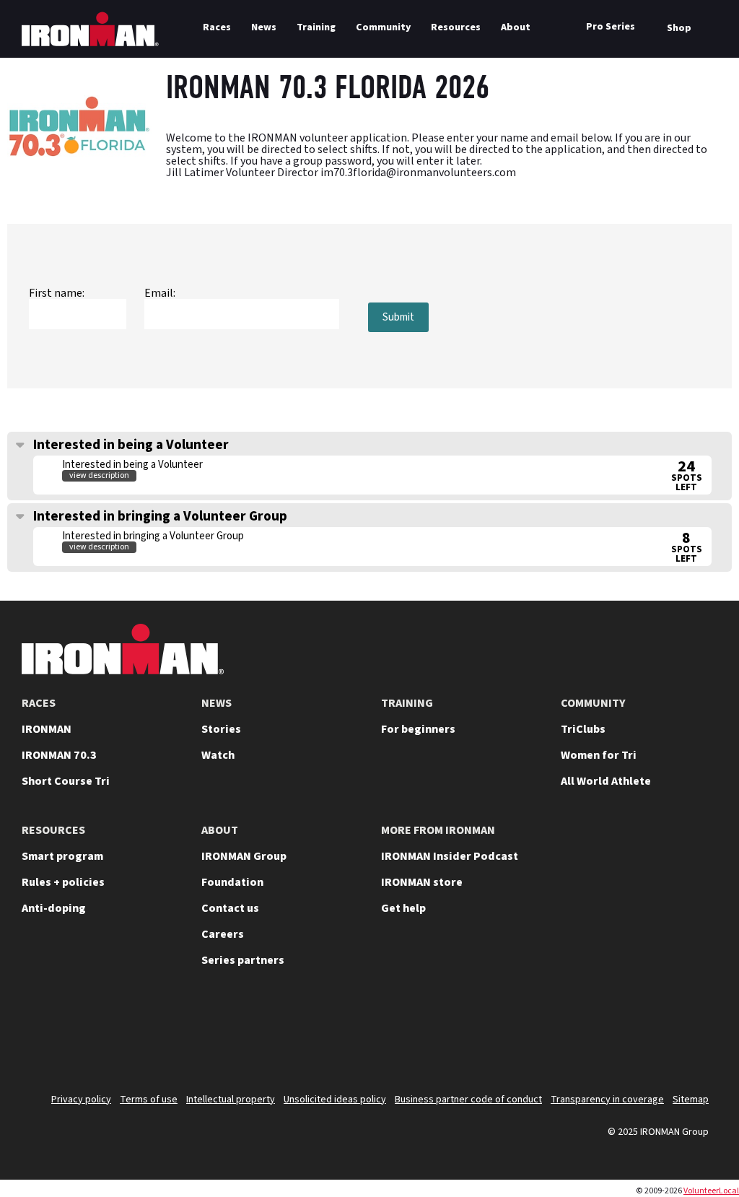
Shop (679, 28)
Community (383, 27)
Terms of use (149, 1099)
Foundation (232, 882)
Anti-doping (54, 908)
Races (217, 27)
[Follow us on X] (506, 1035)
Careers (222, 934)
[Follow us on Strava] (694, 1035)
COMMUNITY (593, 703)
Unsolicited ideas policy (335, 1099)
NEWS (216, 703)
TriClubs (583, 729)
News (263, 27)
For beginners (418, 729)
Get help (403, 908)
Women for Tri (599, 755)
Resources (456, 27)
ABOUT (219, 830)
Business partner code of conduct (468, 1099)
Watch (218, 755)
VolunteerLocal (711, 1191)
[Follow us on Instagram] (581, 1035)
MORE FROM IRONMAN (438, 830)
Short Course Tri (66, 781)
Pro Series (610, 26)
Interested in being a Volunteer (129, 445)
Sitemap (691, 1099)
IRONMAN (46, 729)
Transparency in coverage (607, 1099)
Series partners (242, 960)
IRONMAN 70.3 (59, 755)
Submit (398, 317)
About (515, 27)
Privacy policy (81, 1099)
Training (316, 27)
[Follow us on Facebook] (656, 1035)
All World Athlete (606, 781)
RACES (39, 703)
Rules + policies (63, 882)
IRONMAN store (422, 882)
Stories (221, 729)
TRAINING (407, 703)
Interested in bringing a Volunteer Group (158, 516)
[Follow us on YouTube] (544, 1035)
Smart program (62, 856)
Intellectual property (230, 1099)
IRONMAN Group (244, 856)
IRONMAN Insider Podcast (449, 856)
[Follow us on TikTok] (619, 1035)
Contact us (230, 908)
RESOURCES (53, 830)
